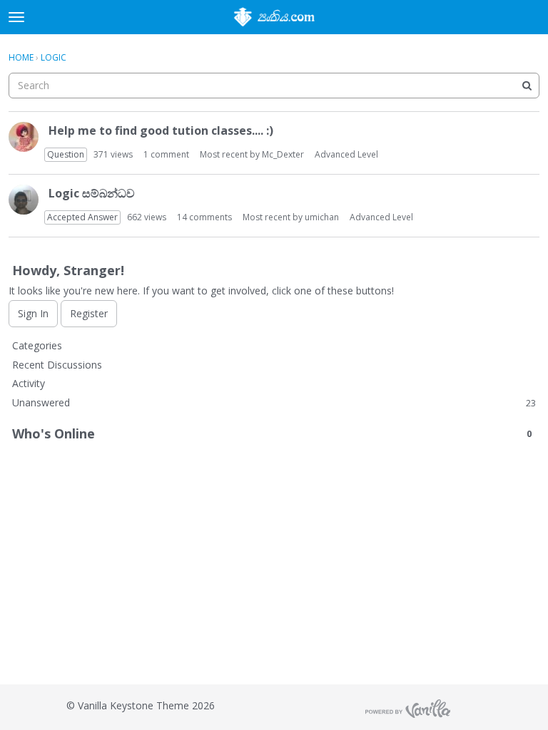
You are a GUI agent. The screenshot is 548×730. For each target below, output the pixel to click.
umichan (322, 217)
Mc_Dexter (283, 154)
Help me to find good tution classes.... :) (161, 130)
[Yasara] (24, 137)
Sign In (33, 313)
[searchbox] (274, 85)
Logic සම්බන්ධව (92, 193)
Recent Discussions (57, 364)
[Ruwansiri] (24, 200)
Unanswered (274, 402)
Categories (37, 345)
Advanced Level (346, 154)
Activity (28, 383)
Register (89, 313)
